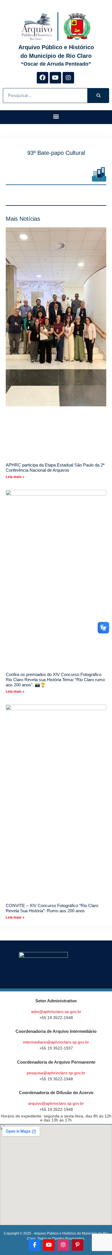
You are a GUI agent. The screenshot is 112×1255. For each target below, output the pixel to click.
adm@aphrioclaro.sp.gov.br (56, 1011)
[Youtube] (55, 77)
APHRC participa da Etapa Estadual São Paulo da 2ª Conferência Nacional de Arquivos (55, 467)
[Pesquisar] (98, 95)
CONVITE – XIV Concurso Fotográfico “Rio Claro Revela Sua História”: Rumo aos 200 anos (52, 908)
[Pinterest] (77, 1245)
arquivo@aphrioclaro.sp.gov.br (56, 1103)
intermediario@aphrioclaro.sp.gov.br (56, 1042)
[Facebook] (42, 77)
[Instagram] (68, 77)
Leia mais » (15, 477)
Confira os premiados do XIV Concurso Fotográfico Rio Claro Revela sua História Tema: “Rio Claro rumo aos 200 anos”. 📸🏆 (55, 679)
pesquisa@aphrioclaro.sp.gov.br (56, 1073)
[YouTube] (49, 1245)
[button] (56, 116)
